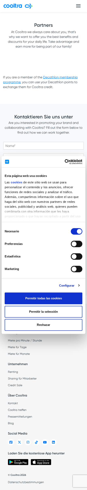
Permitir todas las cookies (43, 298)
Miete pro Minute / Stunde (25, 340)
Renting (13, 371)
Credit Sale (15, 385)
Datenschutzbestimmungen (26, 482)
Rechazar (43, 324)
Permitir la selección (43, 311)
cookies (16, 182)
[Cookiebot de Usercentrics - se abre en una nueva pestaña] (64, 161)
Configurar (67, 285)
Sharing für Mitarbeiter (22, 378)
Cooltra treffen (17, 409)
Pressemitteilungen (20, 416)
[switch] (76, 244)
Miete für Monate (19, 353)
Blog (11, 423)
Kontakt (13, 403)
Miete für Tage (17, 347)
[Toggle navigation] (78, 6)
